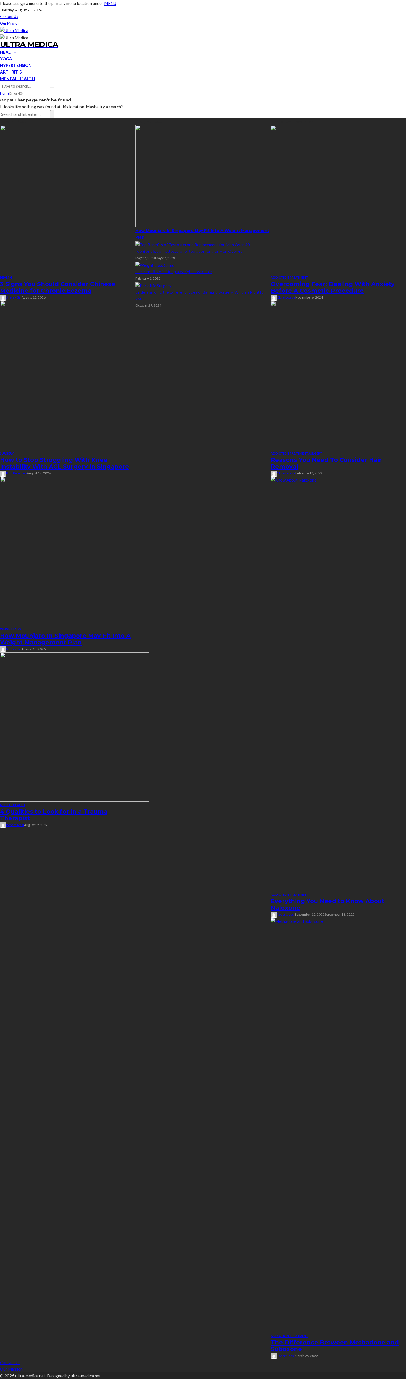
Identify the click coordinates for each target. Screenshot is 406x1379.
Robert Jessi (15, 825)
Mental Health (17, 78)
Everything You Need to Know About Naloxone (327, 904)
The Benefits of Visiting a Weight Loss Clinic (173, 272)
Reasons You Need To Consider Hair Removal (326, 463)
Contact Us (9, 16)
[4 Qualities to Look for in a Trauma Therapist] (74, 726)
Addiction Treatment (289, 277)
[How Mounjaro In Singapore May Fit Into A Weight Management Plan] (74, 550)
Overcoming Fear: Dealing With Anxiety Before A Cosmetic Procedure (333, 287)
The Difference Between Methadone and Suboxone (335, 1345)
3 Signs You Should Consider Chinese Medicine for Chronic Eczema (57, 287)
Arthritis (11, 71)
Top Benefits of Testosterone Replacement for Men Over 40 (189, 251)
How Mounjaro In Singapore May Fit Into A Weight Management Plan (65, 639)
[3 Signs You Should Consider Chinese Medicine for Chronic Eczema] (74, 199)
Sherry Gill (14, 297)
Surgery (7, 453)
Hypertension (15, 65)
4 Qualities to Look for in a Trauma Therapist (53, 815)
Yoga (6, 58)
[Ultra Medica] (14, 29)
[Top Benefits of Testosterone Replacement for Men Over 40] (192, 243)
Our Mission (10, 23)
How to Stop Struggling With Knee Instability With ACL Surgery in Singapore (64, 463)
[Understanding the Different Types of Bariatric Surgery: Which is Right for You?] (153, 285)
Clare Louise (286, 297)
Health (8, 51)
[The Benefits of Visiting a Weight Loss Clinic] (154, 264)
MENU (110, 3)
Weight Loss (10, 629)
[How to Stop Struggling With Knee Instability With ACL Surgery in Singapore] (74, 374)
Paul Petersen (16, 473)
